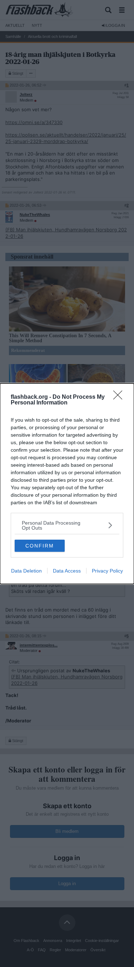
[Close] (120, 397)
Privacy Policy (107, 571)
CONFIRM (39, 546)
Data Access (67, 571)
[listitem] (67, 525)
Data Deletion (26, 571)
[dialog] (67, 483)
